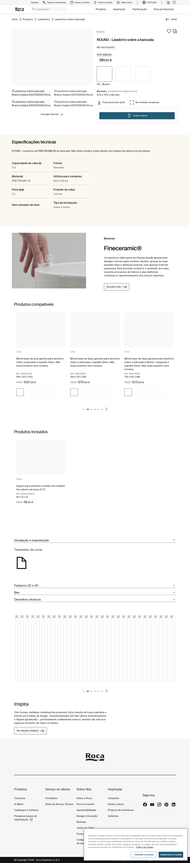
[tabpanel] (41, 357)
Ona (18, 351)
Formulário (51, 798)
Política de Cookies (144, 847)
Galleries (113, 816)
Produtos (101, 9)
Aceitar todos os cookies (171, 855)
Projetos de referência (121, 810)
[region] (136, 844)
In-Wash (18, 804)
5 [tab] (102, 409)
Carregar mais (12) (49, 114)
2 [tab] (91, 409)
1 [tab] (88, 409)
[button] (33, 9)
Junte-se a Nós (85, 828)
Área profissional (164, 9)
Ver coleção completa (27, 730)
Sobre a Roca (84, 798)
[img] (20, 392)
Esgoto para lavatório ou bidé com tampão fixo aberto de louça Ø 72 (40, 488)
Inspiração (119, 9)
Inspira (21, 704)
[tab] (95, 540)
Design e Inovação (87, 816)
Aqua (19, 479)
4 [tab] (98, 409)
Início (15, 19)
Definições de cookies (143, 855)
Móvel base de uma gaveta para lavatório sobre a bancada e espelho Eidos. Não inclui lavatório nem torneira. (40, 362)
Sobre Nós (84, 789)
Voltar (174, 19)
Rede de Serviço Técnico (59, 804)
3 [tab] (95, 409)
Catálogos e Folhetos (26, 810)
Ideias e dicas (116, 804)
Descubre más (113, 287)
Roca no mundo (85, 804)
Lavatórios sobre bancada (70, 19)
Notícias (81, 822)
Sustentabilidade (86, 810)
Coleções (19, 798)
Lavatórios (44, 19)
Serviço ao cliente (57, 789)
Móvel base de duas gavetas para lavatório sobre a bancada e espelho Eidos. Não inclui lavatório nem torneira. (95, 362)
